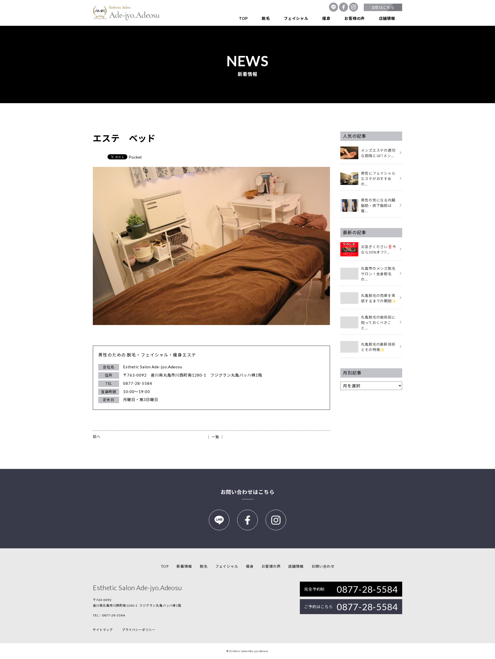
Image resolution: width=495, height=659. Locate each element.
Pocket (135, 157)
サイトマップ (103, 630)
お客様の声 (354, 18)
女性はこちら (383, 7)
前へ (97, 436)
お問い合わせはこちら (248, 492)
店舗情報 (387, 18)
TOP (243, 18)
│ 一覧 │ (215, 437)
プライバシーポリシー (138, 630)
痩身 (326, 18)
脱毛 (266, 18)
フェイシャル (296, 18)
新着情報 (184, 566)
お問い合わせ (322, 566)
